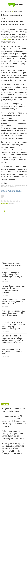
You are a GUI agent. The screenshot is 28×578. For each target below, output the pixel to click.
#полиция (8, 190)
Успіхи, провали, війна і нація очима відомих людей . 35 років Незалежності (13, 313)
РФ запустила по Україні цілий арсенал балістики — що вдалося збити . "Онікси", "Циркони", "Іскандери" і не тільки (14, 448)
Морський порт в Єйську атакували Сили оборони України (12, 351)
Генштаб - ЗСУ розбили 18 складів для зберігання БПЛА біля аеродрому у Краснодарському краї (13, 325)
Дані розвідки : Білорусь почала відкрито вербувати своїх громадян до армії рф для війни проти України (13, 339)
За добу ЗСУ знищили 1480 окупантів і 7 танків (14, 409)
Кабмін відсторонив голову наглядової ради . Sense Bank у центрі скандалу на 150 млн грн (13, 435)
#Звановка (19, 191)
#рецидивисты (4, 191)
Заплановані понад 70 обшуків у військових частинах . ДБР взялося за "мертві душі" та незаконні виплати (14, 421)
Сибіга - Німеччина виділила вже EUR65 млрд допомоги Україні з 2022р (13, 301)
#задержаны (12, 191)
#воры (18, 190)
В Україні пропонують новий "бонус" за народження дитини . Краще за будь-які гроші (13, 275)
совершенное (6, 39)
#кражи (13, 190)
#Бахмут (3, 190)
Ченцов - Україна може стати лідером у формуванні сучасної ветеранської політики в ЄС (13, 289)
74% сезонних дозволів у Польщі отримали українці (12, 264)
